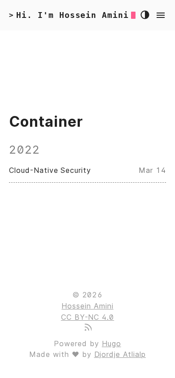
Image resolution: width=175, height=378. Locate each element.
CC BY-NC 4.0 (87, 317)
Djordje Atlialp (120, 354)
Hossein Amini (87, 305)
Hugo (111, 343)
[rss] (87, 327)
